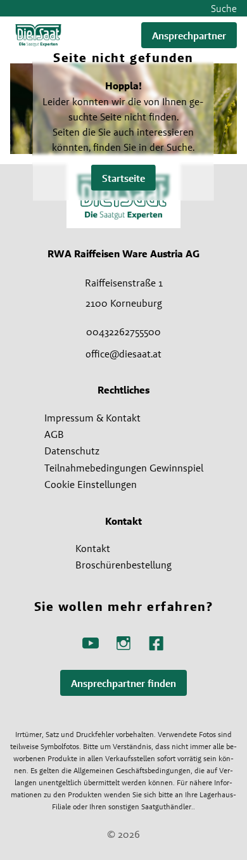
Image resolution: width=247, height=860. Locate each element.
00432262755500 (123, 331)
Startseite (123, 177)
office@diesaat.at (124, 353)
